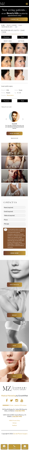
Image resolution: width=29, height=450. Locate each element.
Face (20, 25)
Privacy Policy (10, 243)
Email (25, 448)
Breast (14, 315)
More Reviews (14, 133)
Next (22, 37)
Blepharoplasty (7, 27)
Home (3, 25)
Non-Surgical (14, 284)
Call (14, 448)
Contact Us (14, 19)
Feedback (14, 425)
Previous (6, 37)
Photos (4, 448)
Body (14, 345)
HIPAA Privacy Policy (14, 420)
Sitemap (15, 423)
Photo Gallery (12, 25)
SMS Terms (17, 243)
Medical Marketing (8, 396)
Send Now (14, 253)
